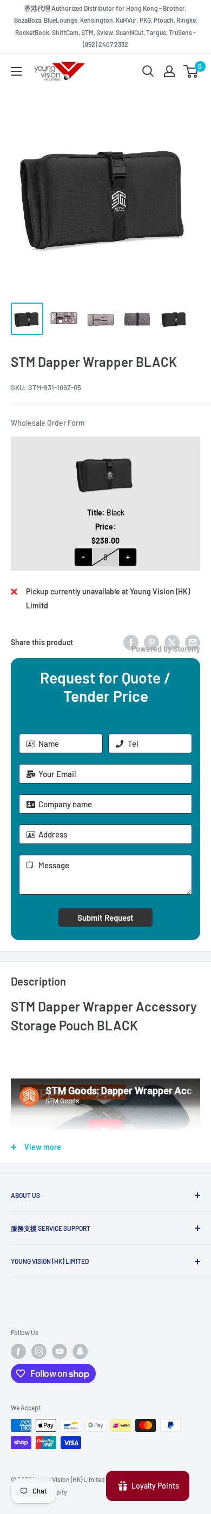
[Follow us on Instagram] (39, 1351)
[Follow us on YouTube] (59, 1351)
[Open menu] (16, 71)
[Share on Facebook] (131, 641)
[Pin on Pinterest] (151, 641)
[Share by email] (192, 641)
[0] (191, 71)
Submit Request (105, 917)
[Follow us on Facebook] (18, 1351)
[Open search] (148, 71)
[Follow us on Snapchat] (80, 1351)
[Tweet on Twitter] (172, 641)
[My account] (169, 71)
